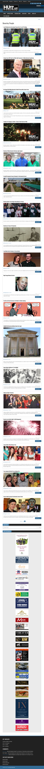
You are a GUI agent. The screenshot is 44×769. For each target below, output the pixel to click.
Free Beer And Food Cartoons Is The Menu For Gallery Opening (14, 300)
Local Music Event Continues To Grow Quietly (11, 251)
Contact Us (16, 1)
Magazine (25, 1)
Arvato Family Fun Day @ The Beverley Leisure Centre (13, 496)
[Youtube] (37, 3)
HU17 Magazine (6, 16)
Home (4, 13)
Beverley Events (5, 764)
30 (23, 521)
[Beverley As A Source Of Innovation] (22, 234)
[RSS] (38, 3)
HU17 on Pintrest (5, 746)
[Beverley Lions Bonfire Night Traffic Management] (22, 428)
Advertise (11, 1)
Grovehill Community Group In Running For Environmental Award (14, 176)
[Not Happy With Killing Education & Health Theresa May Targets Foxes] (22, 100)
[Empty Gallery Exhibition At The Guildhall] (22, 376)
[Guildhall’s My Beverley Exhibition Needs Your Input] (22, 343)
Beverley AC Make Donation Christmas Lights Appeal (12, 151)
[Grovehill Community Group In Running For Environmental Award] (22, 185)
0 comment (39, 49)
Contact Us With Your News (7, 741)
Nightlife (34, 13)
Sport (29, 13)
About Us (20, 1)
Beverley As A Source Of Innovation (9, 226)
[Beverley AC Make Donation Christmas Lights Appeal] (22, 159)
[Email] (40, 3)
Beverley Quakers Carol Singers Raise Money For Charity (13, 201)
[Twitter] (32, 3)
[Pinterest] (34, 3)
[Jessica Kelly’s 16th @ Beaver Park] (22, 453)
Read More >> (38, 54)
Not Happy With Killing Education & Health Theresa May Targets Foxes (16, 89)
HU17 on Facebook (6, 743)
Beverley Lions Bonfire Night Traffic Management (12, 419)
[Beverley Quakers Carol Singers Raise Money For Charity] (22, 210)
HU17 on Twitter (5, 744)
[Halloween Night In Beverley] (22, 401)
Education (24, 13)
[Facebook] (31, 3)
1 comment (39, 80)
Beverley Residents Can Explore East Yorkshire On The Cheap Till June (20, 752)
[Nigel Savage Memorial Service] (22, 284)
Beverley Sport (5, 761)
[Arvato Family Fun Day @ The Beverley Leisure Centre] (22, 505)
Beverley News (10, 13)
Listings (29, 1)
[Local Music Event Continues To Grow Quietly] (22, 260)
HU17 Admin (5, 752)
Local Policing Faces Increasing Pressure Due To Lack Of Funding (15, 27)
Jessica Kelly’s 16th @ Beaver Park (9, 444)
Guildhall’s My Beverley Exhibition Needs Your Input (12, 326)
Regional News (17, 13)
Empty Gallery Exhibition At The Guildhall (10, 367)
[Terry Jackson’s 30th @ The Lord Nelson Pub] (22, 480)
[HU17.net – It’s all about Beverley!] (11, 7)
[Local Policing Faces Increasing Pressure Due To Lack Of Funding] (22, 37)
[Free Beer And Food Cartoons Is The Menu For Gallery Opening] (22, 309)
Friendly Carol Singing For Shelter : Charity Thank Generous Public (15, 121)
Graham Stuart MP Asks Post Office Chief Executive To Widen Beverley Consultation (18, 58)
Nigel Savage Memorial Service (9, 275)
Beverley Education (6, 762)
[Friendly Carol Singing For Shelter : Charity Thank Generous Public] (22, 132)
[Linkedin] (35, 3)
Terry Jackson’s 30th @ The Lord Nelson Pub (11, 471)
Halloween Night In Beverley (8, 392)
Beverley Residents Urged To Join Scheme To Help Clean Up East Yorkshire (20, 751)
